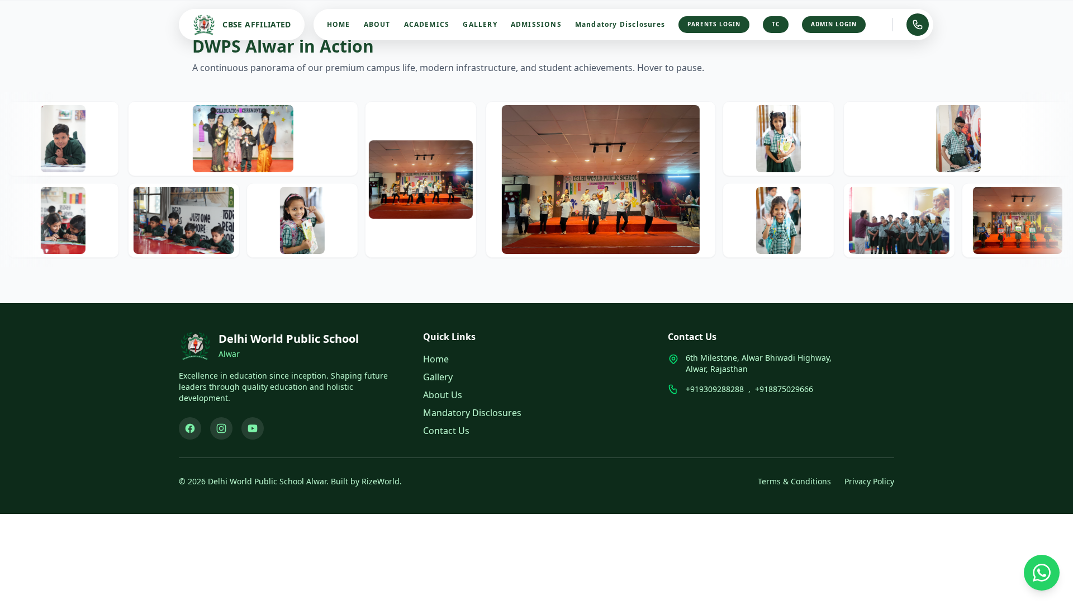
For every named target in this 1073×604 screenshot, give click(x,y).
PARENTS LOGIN (713, 24)
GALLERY (480, 24)
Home (436, 359)
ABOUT (377, 24)
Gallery (438, 377)
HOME (338, 24)
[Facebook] (190, 428)
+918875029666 (784, 389)
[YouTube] (252, 428)
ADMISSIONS (536, 24)
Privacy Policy (869, 481)
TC (776, 24)
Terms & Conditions (794, 481)
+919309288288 (715, 389)
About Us (442, 395)
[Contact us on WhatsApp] (1042, 573)
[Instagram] (221, 428)
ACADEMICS (427, 24)
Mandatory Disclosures (620, 24)
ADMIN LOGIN (834, 24)
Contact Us (446, 430)
